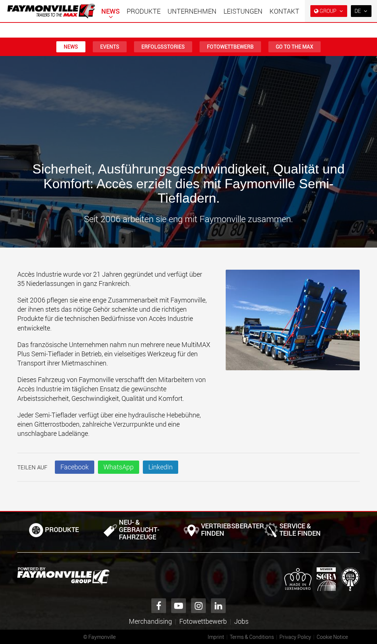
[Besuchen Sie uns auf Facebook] (158, 605)
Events (109, 46)
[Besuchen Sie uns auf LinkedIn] (218, 605)
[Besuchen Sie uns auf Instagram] (198, 605)
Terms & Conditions (252, 636)
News (110, 11)
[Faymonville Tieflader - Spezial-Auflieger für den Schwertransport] (63, 576)
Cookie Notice (332, 636)
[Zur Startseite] (51, 11)
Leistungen (243, 11)
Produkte (144, 11)
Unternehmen (192, 11)
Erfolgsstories (163, 46)
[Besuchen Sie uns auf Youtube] (178, 605)
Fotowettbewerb (230, 46)
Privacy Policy (295, 636)
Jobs (241, 621)
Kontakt (284, 11)
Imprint (216, 636)
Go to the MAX (294, 46)
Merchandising (150, 621)
